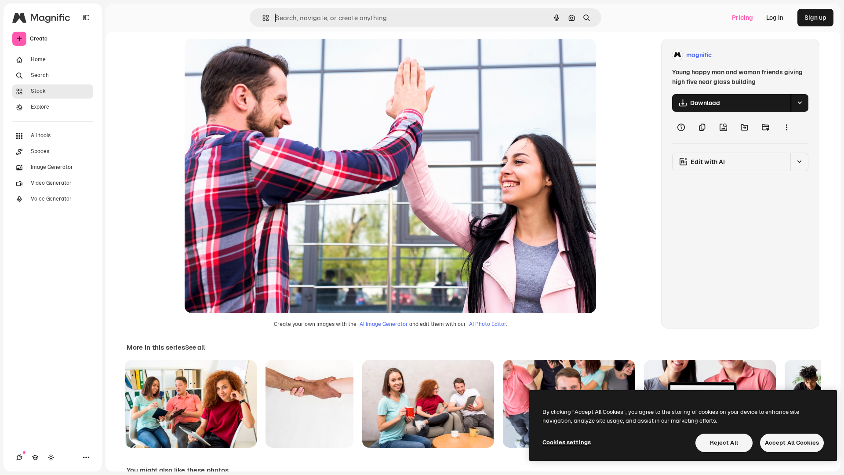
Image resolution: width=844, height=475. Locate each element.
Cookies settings (566, 442)
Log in (774, 18)
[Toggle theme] (51, 457)
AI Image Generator (384, 324)
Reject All (724, 442)
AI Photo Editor (487, 324)
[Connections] (19, 457)
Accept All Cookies (792, 442)
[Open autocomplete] (262, 18)
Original (241, 55)
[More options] (786, 127)
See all (195, 347)
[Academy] (35, 457)
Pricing (742, 18)
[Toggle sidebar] (86, 18)
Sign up (815, 18)
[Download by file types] (799, 103)
